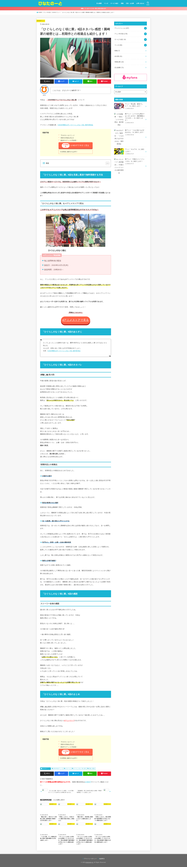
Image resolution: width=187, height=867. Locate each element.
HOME (40, 12)
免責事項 (101, 858)
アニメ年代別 (47, 12)
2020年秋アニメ (57, 768)
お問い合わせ (140, 3)
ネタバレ (67, 768)
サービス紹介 (114, 3)
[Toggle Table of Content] (106, 163)
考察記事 (119, 62)
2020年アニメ (56, 12)
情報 (122, 3)
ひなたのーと (89, 862)
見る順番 (99, 3)
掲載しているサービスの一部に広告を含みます (93, 8)
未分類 (118, 56)
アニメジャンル (122, 28)
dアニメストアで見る (75, 320)
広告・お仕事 (130, 3)
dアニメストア (69, 720)
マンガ (106, 3)
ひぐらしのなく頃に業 (79, 768)
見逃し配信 (92, 768)
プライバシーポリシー (90, 858)
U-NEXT (88, 782)
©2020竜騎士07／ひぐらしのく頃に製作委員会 (75, 125)
